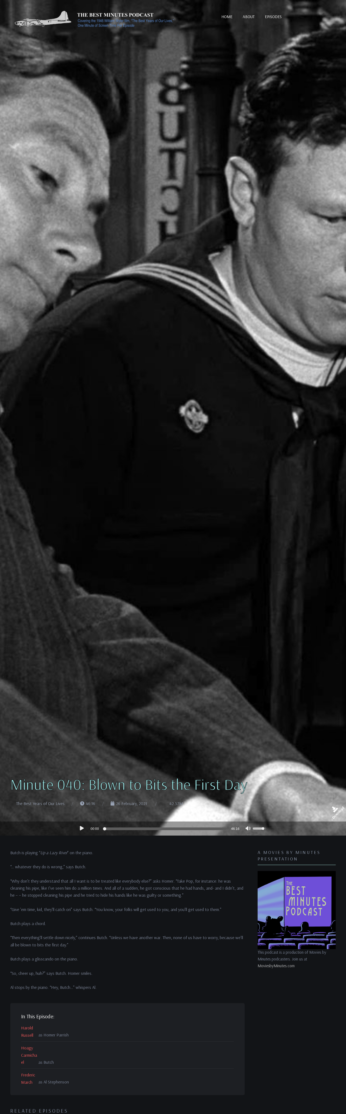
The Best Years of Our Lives (40, 803)
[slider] (166, 828)
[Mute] (248, 829)
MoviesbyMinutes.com (276, 965)
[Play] (81, 828)
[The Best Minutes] (95, 19)
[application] (173, 829)
